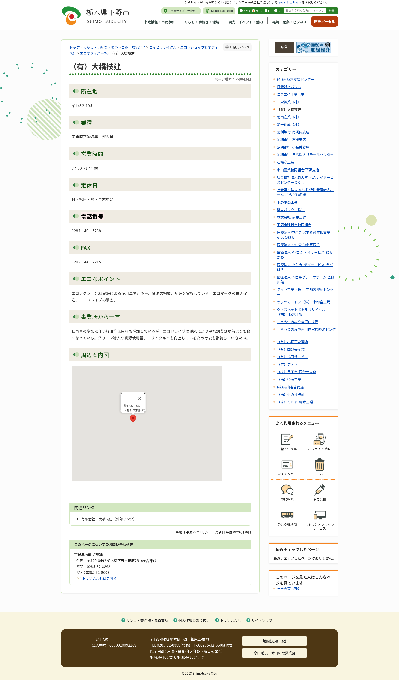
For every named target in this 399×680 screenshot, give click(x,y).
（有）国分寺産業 (291, 349)
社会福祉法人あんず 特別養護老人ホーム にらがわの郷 (305, 192)
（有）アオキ (287, 364)
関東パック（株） (291, 209)
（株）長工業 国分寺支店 (296, 371)
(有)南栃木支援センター (295, 79)
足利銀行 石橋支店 (291, 139)
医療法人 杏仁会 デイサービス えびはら (305, 267)
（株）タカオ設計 (291, 394)
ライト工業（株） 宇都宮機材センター (305, 292)
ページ (259, 10)
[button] (133, 419)
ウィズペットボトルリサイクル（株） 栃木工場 (301, 312)
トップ (74, 47)
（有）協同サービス (292, 356)
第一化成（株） (289, 124)
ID (279, 10)
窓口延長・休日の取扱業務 (274, 652)
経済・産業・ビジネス (289, 21)
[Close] (139, 398)
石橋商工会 (285, 162)
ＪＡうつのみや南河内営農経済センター (306, 332)
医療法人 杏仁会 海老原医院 (298, 244)
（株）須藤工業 (289, 379)
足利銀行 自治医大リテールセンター (305, 154)
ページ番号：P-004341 (233, 78)
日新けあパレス (289, 86)
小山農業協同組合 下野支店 (298, 169)
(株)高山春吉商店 (290, 386)
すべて (247, 10)
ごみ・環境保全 (133, 47)
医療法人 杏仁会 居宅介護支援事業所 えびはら (303, 235)
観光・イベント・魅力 (245, 21)
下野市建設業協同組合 (294, 224)
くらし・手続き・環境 (201, 21)
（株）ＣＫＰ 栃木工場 (295, 401)
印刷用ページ (239, 47)
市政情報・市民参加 (159, 21)
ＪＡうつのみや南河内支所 (297, 321)
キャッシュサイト (290, 2)
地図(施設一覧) (274, 640)
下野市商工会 (287, 202)
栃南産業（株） (289, 116)
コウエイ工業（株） (292, 94)
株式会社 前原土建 (291, 217)
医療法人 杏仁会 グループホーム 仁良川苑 (305, 279)
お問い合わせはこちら (99, 578)
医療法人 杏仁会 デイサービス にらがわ (305, 254)
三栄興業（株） (289, 101)
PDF (270, 10)
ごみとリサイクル (163, 47)
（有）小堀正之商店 (292, 341)
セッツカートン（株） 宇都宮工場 (303, 301)
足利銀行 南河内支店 (293, 131)
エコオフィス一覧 (93, 53)
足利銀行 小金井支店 (293, 147)
